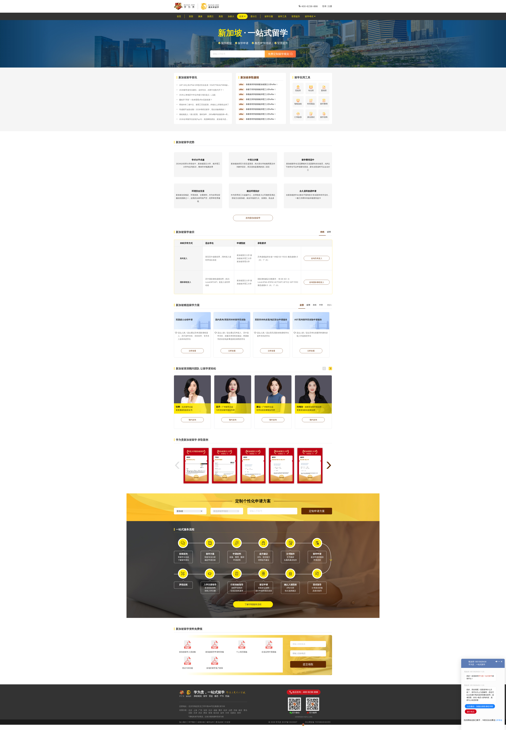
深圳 (205, 710)
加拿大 (231, 16)
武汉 (200, 713)
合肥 (230, 710)
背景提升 (295, 16)
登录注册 (327, 6)
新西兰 (210, 16)
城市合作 (210, 722)
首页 (179, 16)
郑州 (239, 713)
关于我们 (192, 722)
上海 (195, 710)
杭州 (225, 710)
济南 (235, 710)
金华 (222, 713)
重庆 (220, 710)
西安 (205, 713)
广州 (200, 710)
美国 (221, 16)
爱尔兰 (253, 16)
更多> (329, 305)
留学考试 (309, 16)
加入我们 (183, 722)
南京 (240, 710)
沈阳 (190, 713)
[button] (324, 368)
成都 (215, 710)
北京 (190, 710)
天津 (195, 713)
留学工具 (282, 16)
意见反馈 (219, 722)
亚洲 (241, 16)
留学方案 (269, 16)
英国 (191, 16)
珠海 (210, 713)
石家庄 (233, 713)
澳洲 (200, 16)
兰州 (227, 713)
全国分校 (201, 722)
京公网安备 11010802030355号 (317, 724)
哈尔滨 (216, 713)
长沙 (210, 710)
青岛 (245, 710)
